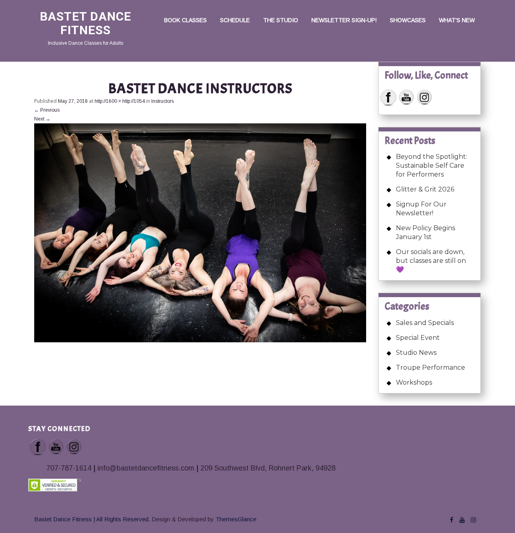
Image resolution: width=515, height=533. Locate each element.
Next (42, 119)
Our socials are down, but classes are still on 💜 (431, 260)
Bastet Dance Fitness (85, 23)
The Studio (280, 20)
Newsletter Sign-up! (344, 20)
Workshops (414, 382)
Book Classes (185, 20)
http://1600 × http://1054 (120, 101)
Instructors (162, 101)
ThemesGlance (235, 519)
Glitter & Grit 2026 (425, 189)
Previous (47, 110)
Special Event (418, 337)
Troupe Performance (430, 367)
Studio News (416, 352)
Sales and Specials (425, 323)
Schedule (235, 20)
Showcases (408, 20)
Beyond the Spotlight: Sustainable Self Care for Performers (431, 165)
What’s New (457, 20)
